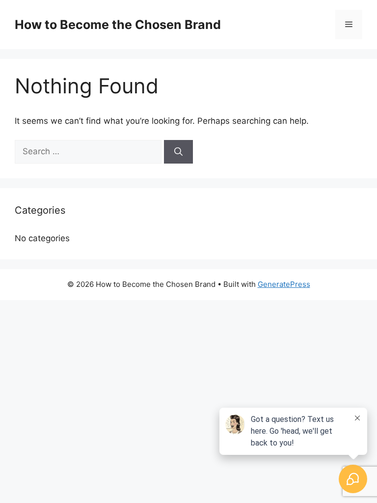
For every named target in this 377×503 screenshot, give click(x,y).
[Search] (178, 152)
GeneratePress (284, 284)
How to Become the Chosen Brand (118, 24)
